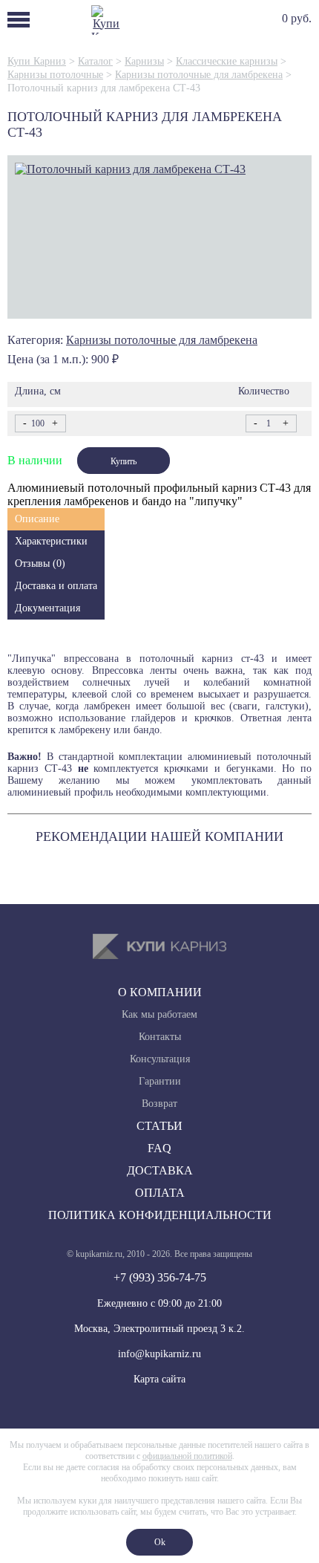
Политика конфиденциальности (160, 1215)
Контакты (160, 1036)
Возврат (159, 1103)
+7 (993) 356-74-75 (160, 1277)
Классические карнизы (226, 61)
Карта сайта (159, 1379)
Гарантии (160, 1081)
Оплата (160, 1192)
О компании (160, 992)
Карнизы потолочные (55, 74)
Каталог (95, 61)
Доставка (160, 1170)
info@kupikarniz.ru (159, 1353)
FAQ (159, 1148)
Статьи (159, 1126)
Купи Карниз (36, 61)
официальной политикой (187, 1456)
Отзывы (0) (40, 563)
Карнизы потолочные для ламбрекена (199, 74)
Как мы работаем (159, 1014)
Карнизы (144, 61)
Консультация (160, 1059)
